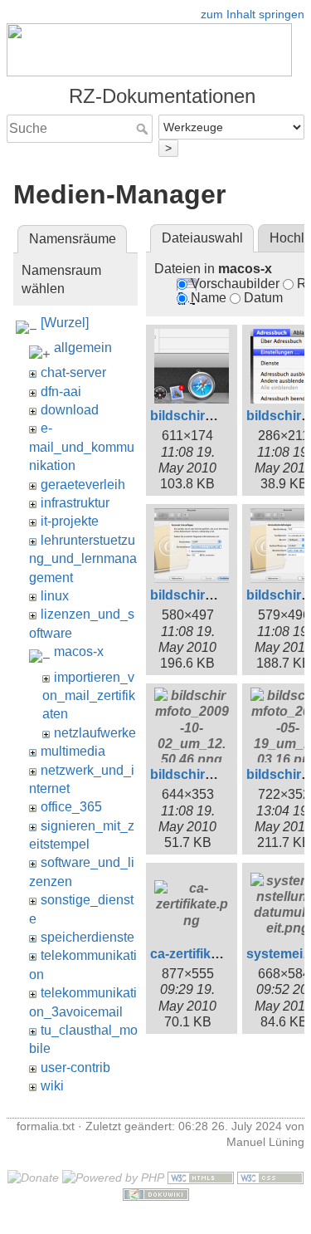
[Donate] (33, 1176)
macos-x (79, 651)
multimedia (73, 751)
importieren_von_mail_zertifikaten (88, 696)
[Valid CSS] (270, 1176)
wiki (52, 1086)
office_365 (71, 807)
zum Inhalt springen (252, 14)
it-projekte (70, 521)
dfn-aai (61, 391)
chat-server (73, 372)
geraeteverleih (83, 484)
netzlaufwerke (95, 733)
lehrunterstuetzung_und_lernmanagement (83, 559)
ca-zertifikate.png (204, 954)
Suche (144, 129)
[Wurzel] (65, 323)
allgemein (83, 347)
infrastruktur (75, 503)
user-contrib (75, 1067)
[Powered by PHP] (113, 1176)
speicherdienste (87, 937)
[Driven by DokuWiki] (156, 1193)
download (70, 410)
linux (55, 596)
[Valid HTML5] (201, 1176)
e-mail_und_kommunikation (81, 447)
